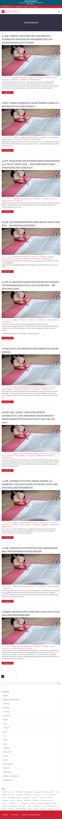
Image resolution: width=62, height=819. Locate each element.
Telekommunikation (51, 78)
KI (46, 320)
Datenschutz (32, 78)
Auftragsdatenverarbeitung (41, 792)
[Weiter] (16, 676)
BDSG (52, 792)
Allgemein (16, 78)
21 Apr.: (30, 484)
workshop (50, 809)
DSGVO (45, 795)
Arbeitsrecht (23, 78)
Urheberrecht (37, 806)
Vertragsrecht (5, 80)
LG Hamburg (24, 803)
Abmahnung (5, 792)
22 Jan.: (27, 39)
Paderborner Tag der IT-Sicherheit (47, 803)
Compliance (19, 795)
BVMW (4, 795)
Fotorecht (5, 800)
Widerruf (43, 809)
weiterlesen (7, 92)
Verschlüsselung (20, 809)
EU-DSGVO (34, 797)
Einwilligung (25, 797)
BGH (57, 792)
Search (58, 683)
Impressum (36, 800)
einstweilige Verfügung (13, 797)
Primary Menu (58, 11)
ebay (3, 797)
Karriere (52, 646)
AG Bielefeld (19, 792)
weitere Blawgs (7, 772)
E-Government (43, 256)
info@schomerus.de (8, 6)
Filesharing (49, 797)
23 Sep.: (31, 164)
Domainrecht (37, 795)
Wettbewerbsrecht (35, 80)
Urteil (4, 809)
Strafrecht (15, 525)
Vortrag (29, 809)
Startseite (5, 756)
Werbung (36, 809)
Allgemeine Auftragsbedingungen (31, 814)
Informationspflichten (47, 800)
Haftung (12, 800)
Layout (5, 744)
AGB (12, 792)
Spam (29, 806)
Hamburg (19, 800)
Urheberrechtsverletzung (50, 806)
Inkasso (5, 723)
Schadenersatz (13, 806)
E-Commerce (40, 78)
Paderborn (33, 803)
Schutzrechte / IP (53, 137)
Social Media (22, 806)
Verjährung (11, 809)
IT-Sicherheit (40, 320)
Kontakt (5, 740)
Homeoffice (27, 800)
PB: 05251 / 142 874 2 (23, 6)
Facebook (41, 797)
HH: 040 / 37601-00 (34, 6)
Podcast (4, 806)
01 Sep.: (30, 285)
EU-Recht (52, 199)
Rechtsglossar (6, 748)
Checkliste (11, 795)
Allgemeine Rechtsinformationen (29, 137)
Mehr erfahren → (31, 4)
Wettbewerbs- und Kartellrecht (19, 80)
